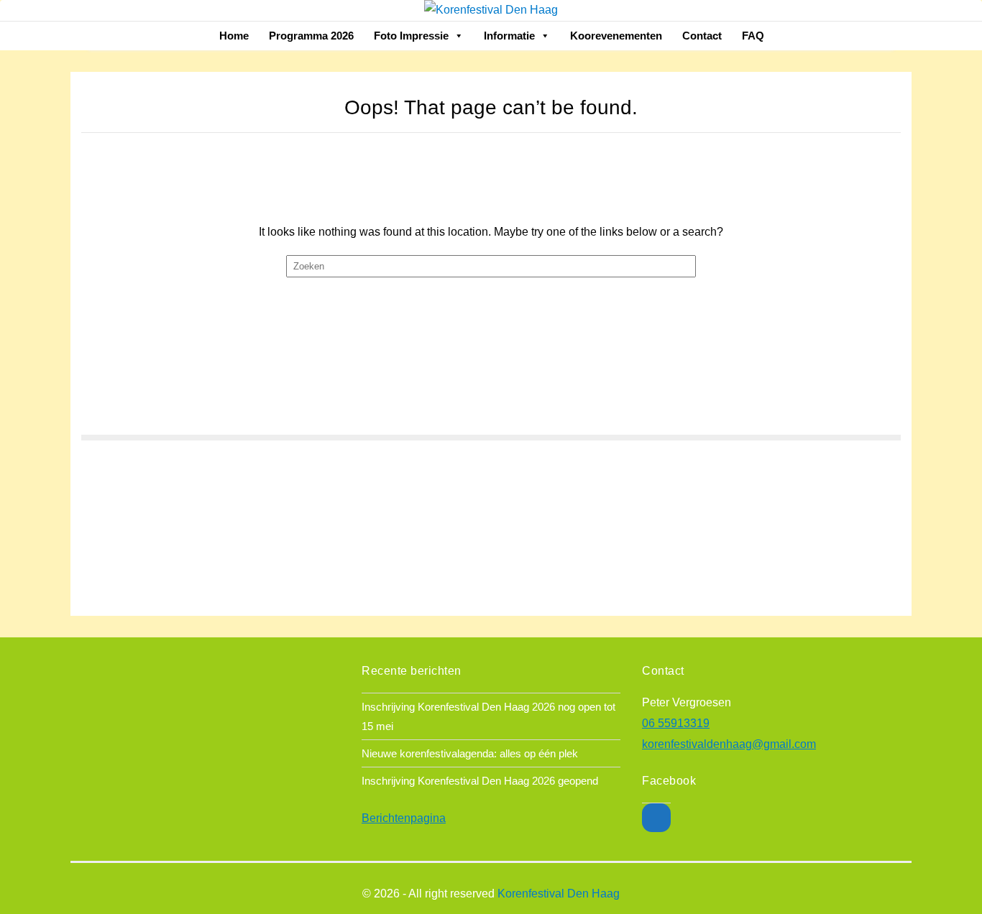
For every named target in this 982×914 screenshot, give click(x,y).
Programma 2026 (311, 35)
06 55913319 (676, 723)
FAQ (753, 35)
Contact (702, 35)
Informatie (509, 35)
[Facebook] (656, 817)
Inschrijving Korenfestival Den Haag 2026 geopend (480, 781)
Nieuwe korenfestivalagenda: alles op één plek (470, 753)
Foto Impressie (411, 35)
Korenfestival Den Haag (558, 893)
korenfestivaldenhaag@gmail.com (729, 744)
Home (234, 35)
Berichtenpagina (404, 818)
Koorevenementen (616, 35)
